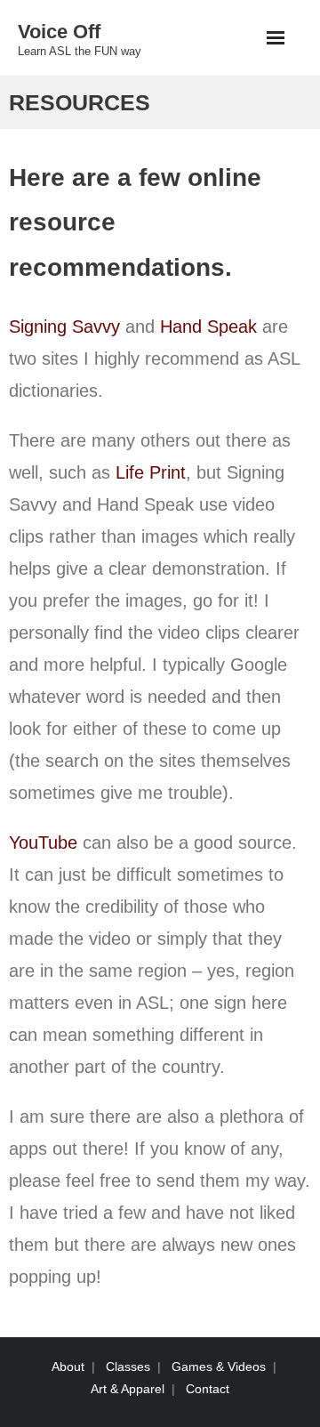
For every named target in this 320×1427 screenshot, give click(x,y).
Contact (207, 1389)
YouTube (43, 842)
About (68, 1366)
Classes (128, 1366)
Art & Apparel (127, 1389)
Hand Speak (208, 326)
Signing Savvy (64, 326)
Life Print (151, 472)
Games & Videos (219, 1366)
